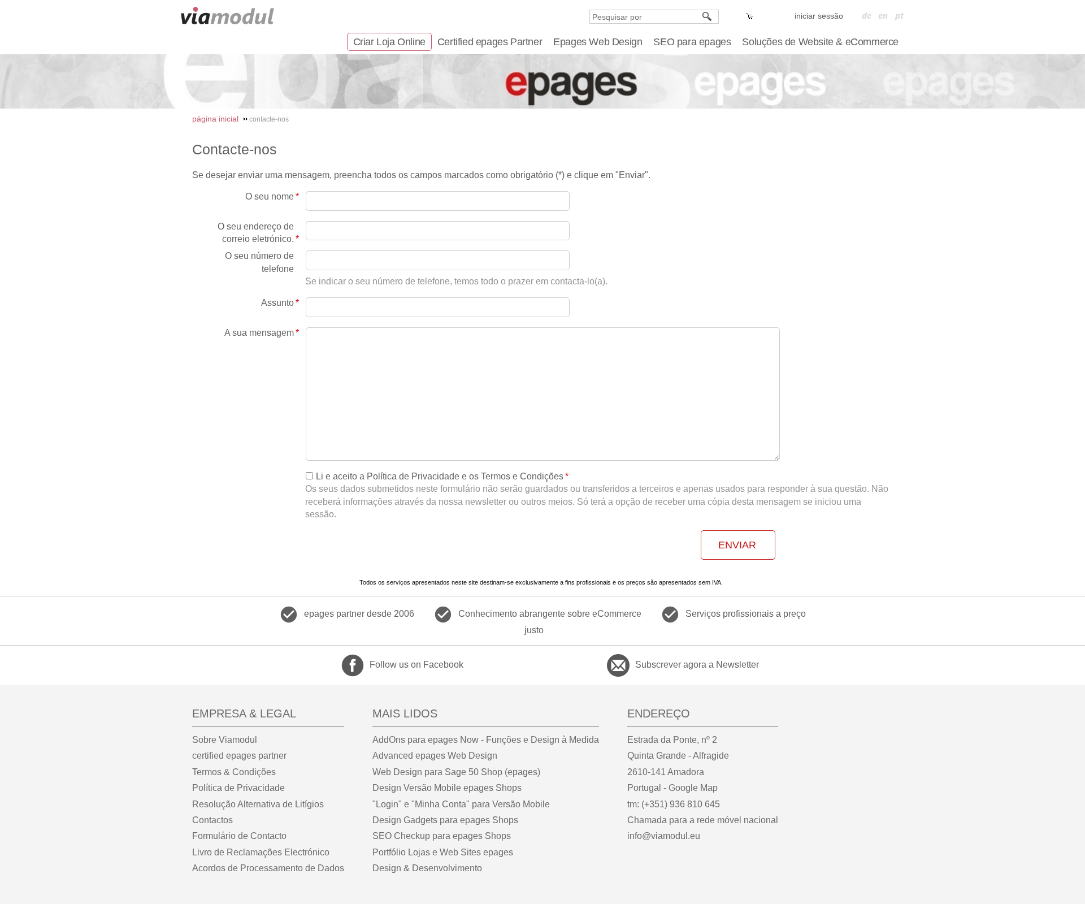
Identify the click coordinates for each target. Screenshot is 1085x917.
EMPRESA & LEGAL (244, 713)
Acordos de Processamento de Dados (268, 868)
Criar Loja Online (389, 41)
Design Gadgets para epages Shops (445, 820)
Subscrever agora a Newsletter (697, 664)
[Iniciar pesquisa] (707, 16)
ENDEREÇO (658, 713)
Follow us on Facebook (416, 664)
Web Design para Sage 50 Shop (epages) (456, 772)
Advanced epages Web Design (434, 755)
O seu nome (269, 196)
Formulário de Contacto (239, 836)
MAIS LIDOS (404, 713)
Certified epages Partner (489, 41)
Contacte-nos (234, 149)
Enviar (737, 545)
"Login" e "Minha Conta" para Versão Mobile (461, 804)
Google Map (693, 788)
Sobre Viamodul (224, 740)
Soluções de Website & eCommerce (820, 41)
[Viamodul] (227, 15)
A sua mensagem (259, 333)
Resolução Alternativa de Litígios (258, 804)
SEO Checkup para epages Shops (441, 836)
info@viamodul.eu (663, 836)
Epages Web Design (597, 41)
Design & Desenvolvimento (427, 868)
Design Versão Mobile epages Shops (447, 788)
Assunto (277, 303)
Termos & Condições (234, 772)
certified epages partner (239, 755)
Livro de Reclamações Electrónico (260, 852)
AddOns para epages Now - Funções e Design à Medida (485, 740)
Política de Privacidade (238, 788)
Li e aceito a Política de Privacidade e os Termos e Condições (439, 476)
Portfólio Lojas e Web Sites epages (442, 852)
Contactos (212, 820)
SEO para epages (692, 41)
